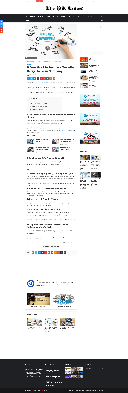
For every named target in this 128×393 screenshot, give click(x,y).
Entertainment (40, 16)
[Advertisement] (51, 266)
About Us (78, 390)
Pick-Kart (45, 390)
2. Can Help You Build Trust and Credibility (38, 103)
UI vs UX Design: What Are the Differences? (67, 328)
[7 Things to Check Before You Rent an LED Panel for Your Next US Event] (68, 376)
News (68, 16)
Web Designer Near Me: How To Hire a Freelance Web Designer (67, 141)
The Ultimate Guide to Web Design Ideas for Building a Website (42, 149)
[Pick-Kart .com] (64, 8)
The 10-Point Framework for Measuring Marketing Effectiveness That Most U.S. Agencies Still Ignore (85, 183)
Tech (78, 16)
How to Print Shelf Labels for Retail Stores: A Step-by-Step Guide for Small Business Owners (85, 165)
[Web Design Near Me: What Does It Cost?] (34, 322)
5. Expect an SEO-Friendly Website (36, 107)
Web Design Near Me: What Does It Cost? (33, 328)
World (27, 20)
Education (32, 16)
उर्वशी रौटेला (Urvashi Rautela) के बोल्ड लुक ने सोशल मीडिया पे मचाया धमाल (94, 78)
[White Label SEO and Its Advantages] (84, 85)
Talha (30, 74)
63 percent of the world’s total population (42, 82)
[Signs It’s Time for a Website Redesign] (30, 141)
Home (29, 61)
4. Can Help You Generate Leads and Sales (38, 106)
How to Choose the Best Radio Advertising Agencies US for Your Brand (96, 181)
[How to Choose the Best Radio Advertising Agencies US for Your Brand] (96, 175)
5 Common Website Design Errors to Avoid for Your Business (50, 328)
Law (58, 16)
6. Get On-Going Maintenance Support (37, 109)
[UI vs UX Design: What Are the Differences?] (67, 322)
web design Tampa (65, 130)
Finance (48, 16)
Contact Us (82, 390)
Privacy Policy (88, 390)
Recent (97, 53)
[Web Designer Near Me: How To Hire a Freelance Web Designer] (55, 141)
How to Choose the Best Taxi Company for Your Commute (94, 65)
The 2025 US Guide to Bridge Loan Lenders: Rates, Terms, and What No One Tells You (95, 164)
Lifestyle (63, 16)
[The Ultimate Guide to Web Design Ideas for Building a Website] (30, 149)
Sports (73, 16)
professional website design (51, 246)
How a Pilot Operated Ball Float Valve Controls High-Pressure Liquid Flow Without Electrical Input (63, 1)
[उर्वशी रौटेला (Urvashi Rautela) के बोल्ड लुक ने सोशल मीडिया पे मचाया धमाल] (84, 78)
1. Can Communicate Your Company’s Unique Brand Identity (41, 101)
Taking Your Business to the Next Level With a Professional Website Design (45, 110)
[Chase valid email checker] (84, 72)
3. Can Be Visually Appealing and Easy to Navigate (40, 104)
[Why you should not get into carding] (84, 59)
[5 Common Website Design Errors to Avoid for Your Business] (51, 322)
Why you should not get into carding (94, 58)
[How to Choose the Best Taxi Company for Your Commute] (84, 65)
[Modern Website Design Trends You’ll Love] (55, 149)
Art (27, 16)
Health (53, 16)
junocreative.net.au (44, 183)
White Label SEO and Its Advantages (94, 84)
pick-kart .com (100, 390)
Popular (84, 53)
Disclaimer (94, 390)
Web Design (33, 61)
